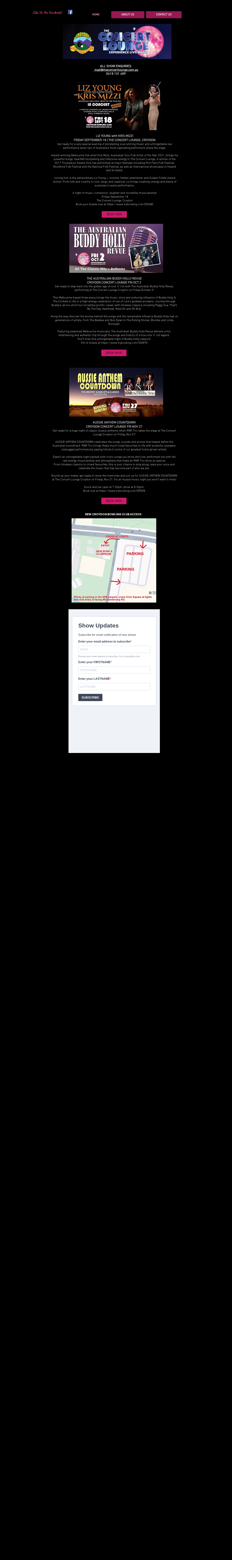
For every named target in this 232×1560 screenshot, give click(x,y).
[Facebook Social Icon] (70, 12)
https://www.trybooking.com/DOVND (130, 204)
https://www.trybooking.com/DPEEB (122, 491)
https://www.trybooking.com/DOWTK (124, 343)
